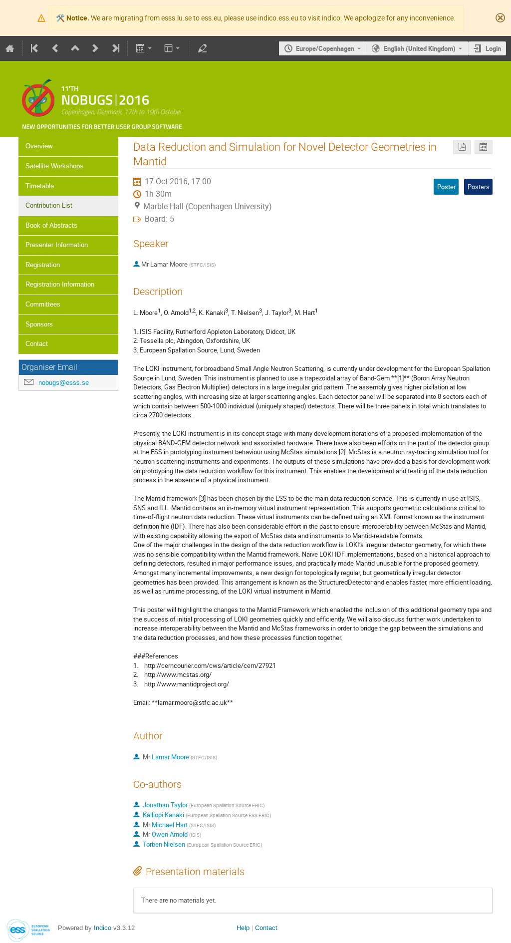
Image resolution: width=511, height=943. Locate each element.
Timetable (39, 186)
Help (243, 928)
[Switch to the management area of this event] (203, 48)
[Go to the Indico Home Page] (10, 48)
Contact (36, 343)
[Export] (144, 48)
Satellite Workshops (54, 166)
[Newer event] (95, 48)
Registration (42, 265)
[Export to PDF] (462, 147)
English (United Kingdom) (420, 48)
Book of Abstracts (51, 225)
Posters (479, 186)
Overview (38, 146)
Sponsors (39, 324)
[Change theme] (173, 48)
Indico (102, 928)
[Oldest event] (35, 48)
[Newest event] (115, 48)
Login (493, 48)
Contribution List (48, 205)
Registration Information (59, 284)
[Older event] (55, 48)
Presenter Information (56, 245)
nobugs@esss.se (63, 382)
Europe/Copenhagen (325, 48)
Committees (42, 304)
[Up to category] (75, 48)
